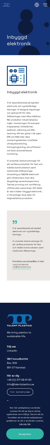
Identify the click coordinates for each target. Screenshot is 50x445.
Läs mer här (24, 424)
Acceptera (25, 434)
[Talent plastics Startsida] (19, 320)
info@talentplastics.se (21, 267)
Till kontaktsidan (20, 392)
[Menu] (45, 4)
